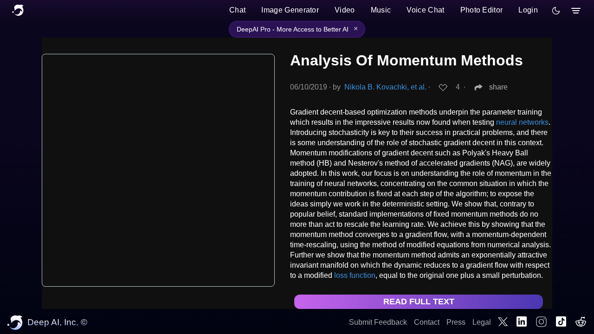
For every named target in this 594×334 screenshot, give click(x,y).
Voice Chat (425, 10)
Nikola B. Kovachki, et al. (385, 87)
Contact (426, 322)
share (498, 87)
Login (528, 10)
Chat (237, 10)
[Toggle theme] (556, 10)
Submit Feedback (378, 322)
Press (455, 322)
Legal (481, 322)
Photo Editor (481, 10)
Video (345, 10)
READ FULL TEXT (418, 301)
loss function (354, 275)
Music (381, 10)
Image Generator (290, 10)
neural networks (522, 122)
